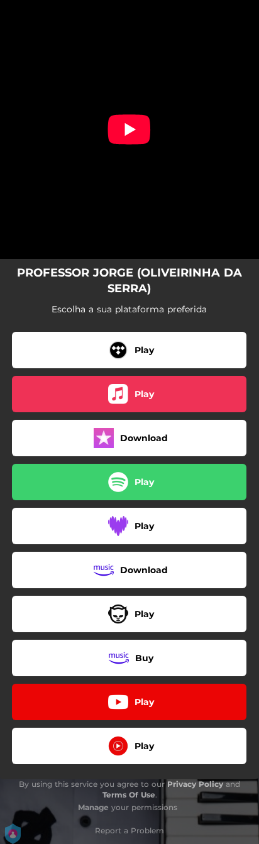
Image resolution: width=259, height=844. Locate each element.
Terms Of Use (128, 794)
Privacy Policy (195, 784)
